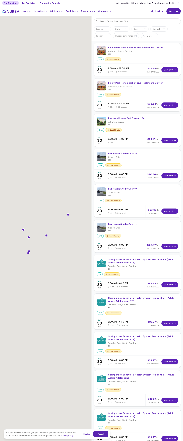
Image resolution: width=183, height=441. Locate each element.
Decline (86, 434)
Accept (101, 434)
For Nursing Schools (50, 3)
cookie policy (67, 435)
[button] (40, 11)
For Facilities (28, 3)
